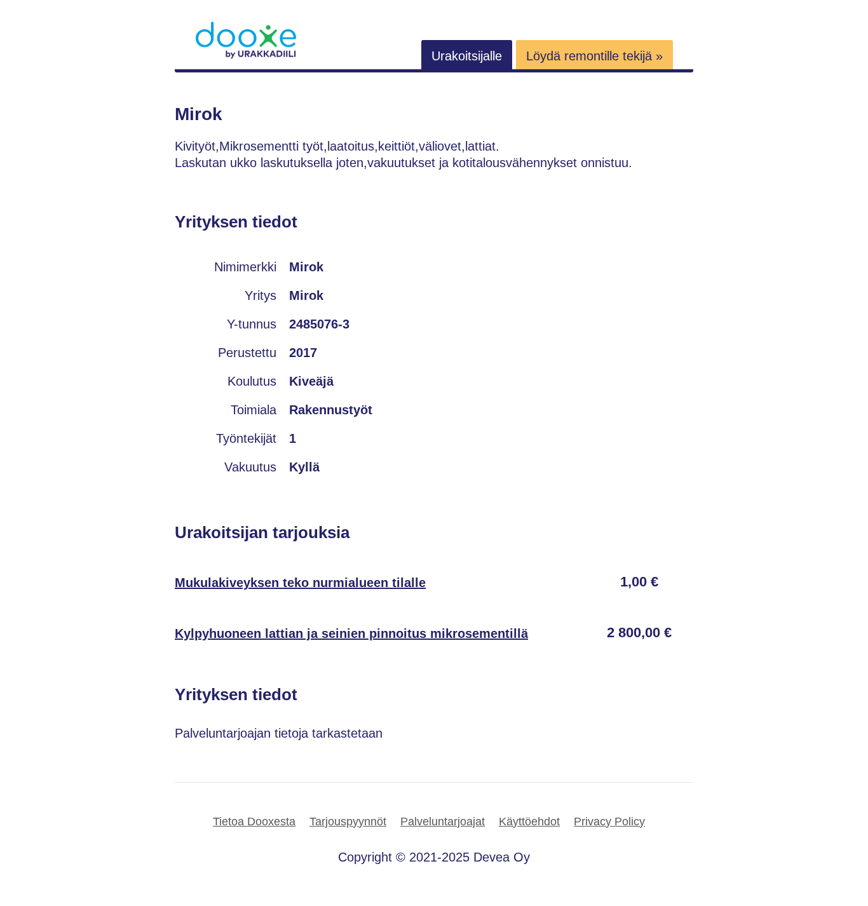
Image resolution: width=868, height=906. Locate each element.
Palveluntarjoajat (442, 821)
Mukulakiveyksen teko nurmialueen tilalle (300, 583)
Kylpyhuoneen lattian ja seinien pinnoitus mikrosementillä (351, 633)
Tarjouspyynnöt (347, 821)
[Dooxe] (246, 56)
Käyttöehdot (529, 821)
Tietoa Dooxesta (254, 821)
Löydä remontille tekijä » (594, 56)
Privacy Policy (609, 821)
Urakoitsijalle (466, 56)
